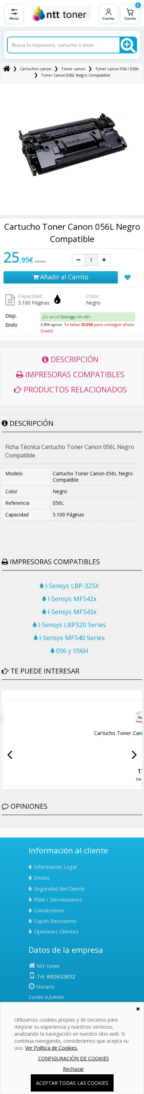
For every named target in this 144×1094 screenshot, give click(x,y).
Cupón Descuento (55, 920)
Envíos (42, 877)
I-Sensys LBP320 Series (71, 624)
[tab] (88, 317)
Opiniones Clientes (56, 931)
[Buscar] (128, 45)
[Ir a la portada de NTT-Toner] (61, 14)
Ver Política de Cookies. (51, 1047)
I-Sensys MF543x (71, 611)
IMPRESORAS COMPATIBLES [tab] (73, 374)
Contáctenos (49, 910)
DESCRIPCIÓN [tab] (74, 359)
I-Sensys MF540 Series (71, 637)
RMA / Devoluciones (58, 899)
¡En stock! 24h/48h (66, 316)
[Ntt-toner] (6, 68)
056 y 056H (71, 650)
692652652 (61, 976)
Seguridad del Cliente (59, 888)
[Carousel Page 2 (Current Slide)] (8, 695)
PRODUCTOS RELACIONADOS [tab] (74, 389)
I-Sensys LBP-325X (71, 585)
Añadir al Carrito (63, 277)
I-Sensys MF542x (71, 598)
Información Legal (55, 866)
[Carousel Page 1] (4, 695)
